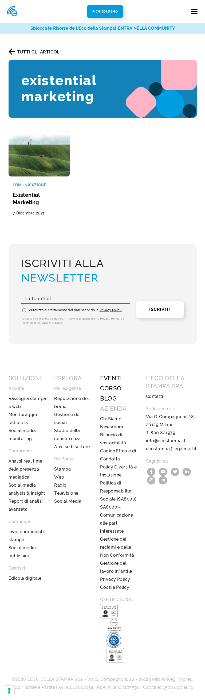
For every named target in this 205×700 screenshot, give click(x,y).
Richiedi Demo (105, 11)
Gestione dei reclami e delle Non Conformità (117, 547)
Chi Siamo (110, 418)
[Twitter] (176, 471)
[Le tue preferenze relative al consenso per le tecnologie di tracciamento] (9, 691)
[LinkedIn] (187, 471)
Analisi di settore (72, 446)
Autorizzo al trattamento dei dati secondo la (75, 310)
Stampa (62, 469)
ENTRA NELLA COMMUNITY (146, 28)
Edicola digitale (25, 578)
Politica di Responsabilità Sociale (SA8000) (118, 491)
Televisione (66, 493)
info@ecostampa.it (166, 440)
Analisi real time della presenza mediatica (25, 469)
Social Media (67, 501)
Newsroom (111, 426)
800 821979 (163, 432)
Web (59, 477)
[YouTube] (163, 471)
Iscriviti (160, 309)
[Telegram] (163, 479)
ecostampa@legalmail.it (171, 448)
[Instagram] (152, 479)
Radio (60, 485)
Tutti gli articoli (39, 52)
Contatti (154, 396)
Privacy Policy (111, 310)
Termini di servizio (35, 323)
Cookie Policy (114, 587)
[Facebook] (152, 471)
